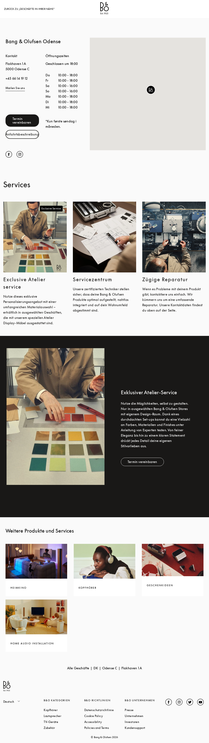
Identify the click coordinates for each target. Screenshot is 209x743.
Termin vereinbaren (25, 120)
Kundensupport (145, 727)
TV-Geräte (64, 722)
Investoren (145, 722)
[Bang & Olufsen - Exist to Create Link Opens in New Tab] (104, 13)
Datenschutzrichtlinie (104, 710)
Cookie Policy (104, 716)
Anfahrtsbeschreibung (22, 135)
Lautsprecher (64, 716)
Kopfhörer (64, 710)
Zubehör (64, 727)
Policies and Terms (104, 727)
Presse (145, 710)
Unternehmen (145, 716)
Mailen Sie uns (15, 88)
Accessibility (104, 722)
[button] (151, 90)
